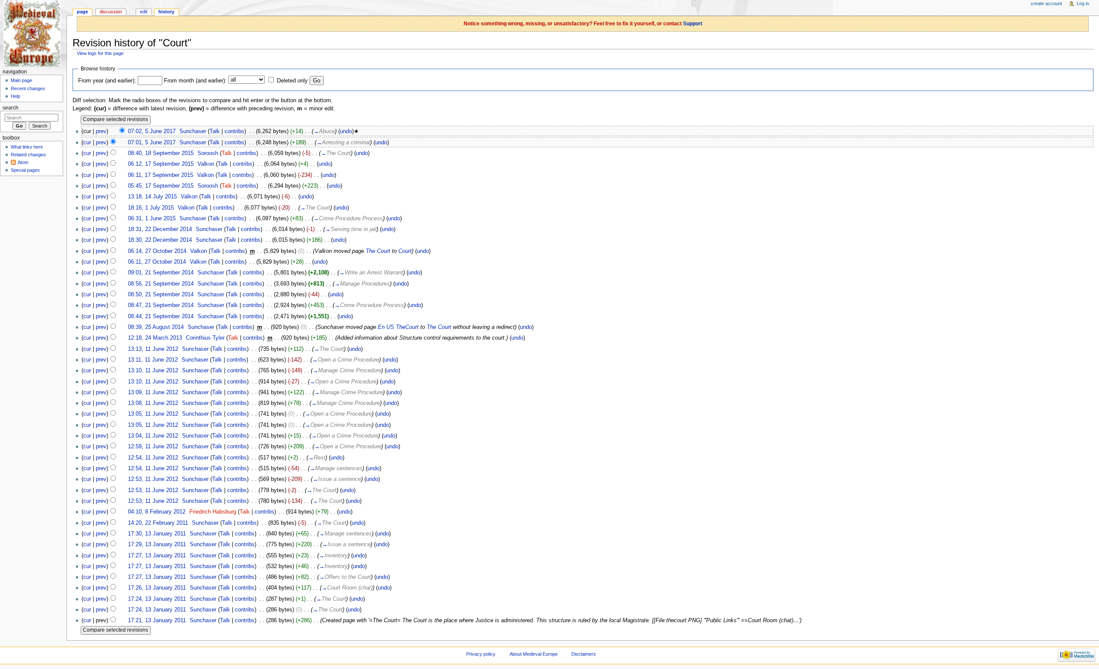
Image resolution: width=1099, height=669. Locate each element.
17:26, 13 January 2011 (157, 588)
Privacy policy (480, 654)
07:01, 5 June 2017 (152, 143)
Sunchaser (192, 131)
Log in (1083, 3)
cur (87, 143)
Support (692, 24)
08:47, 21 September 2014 (161, 305)
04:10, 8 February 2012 (156, 512)
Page (82, 11)
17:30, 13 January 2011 (157, 534)
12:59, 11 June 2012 (153, 447)
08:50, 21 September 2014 (161, 295)
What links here (27, 146)
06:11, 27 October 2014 (157, 262)
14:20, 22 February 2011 (158, 523)
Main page (21, 80)
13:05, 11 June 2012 (153, 414)
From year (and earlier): (107, 81)
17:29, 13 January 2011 (157, 544)
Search (10, 107)
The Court (378, 251)
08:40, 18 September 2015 (161, 153)
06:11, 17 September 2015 (160, 175)
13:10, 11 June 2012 (153, 371)
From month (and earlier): (195, 81)
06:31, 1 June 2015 (152, 219)
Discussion (111, 11)
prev (101, 131)
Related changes (28, 154)
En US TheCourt (398, 327)
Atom (23, 162)
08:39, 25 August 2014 (156, 327)
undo (346, 131)
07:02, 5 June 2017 (152, 131)
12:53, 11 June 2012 (153, 479)
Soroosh (207, 153)
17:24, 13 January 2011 (157, 599)
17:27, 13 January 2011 (157, 556)
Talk (214, 131)
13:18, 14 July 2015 (152, 197)
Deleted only (292, 81)
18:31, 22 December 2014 (160, 229)
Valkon (205, 164)
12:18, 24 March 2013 (155, 338)
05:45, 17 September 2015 (161, 186)
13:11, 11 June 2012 (153, 360)
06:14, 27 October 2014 (157, 251)
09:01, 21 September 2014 (161, 273)
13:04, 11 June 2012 (153, 436)
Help (15, 96)
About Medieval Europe (534, 654)
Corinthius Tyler (205, 338)
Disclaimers (583, 654)
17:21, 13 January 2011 (157, 620)
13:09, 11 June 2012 (153, 392)
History (166, 11)
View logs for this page (100, 53)
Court (405, 251)
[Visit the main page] (33, 33)
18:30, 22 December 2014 (160, 240)
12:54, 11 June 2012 (153, 458)
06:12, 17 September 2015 (161, 164)
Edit (143, 11)
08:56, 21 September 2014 (161, 284)
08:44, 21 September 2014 (161, 316)
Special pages (25, 170)
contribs (234, 131)
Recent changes (28, 88)
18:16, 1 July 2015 (151, 208)
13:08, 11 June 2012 (153, 403)
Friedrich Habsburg (212, 512)
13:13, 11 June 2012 (153, 349)
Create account (1046, 3)
